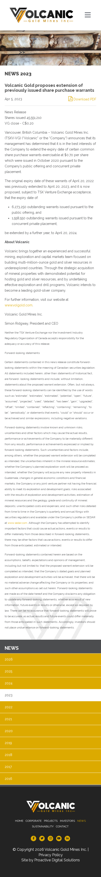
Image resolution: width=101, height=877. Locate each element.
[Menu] (88, 15)
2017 (8, 767)
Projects (51, 820)
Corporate (34, 820)
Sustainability (43, 826)
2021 (8, 719)
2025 (8, 671)
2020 (9, 731)
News (81, 820)
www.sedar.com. (18, 523)
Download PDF (84, 99)
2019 (8, 743)
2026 (9, 659)
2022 (8, 707)
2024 (8, 683)
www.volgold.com (18, 305)
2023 (8, 695)
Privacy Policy (51, 855)
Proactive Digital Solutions (57, 860)
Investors (67, 820)
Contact (62, 826)
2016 (8, 779)
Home (19, 820)
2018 (8, 755)
